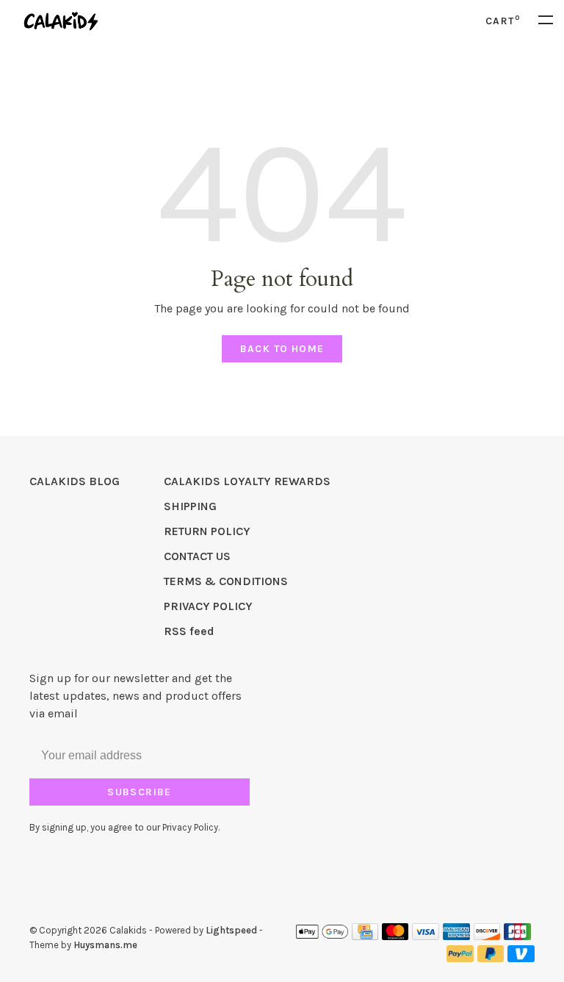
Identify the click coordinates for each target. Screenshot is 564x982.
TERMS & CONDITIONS (226, 581)
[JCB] (517, 936)
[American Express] (456, 936)
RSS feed (189, 631)
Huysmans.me (105, 944)
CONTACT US (197, 556)
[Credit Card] (365, 936)
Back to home (282, 349)
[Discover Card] (487, 936)
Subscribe (139, 792)
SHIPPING (190, 506)
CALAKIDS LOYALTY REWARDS (247, 481)
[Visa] (425, 936)
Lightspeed (231, 930)
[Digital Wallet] (321, 936)
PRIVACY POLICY (208, 606)
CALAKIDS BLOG (74, 481)
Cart (502, 21)
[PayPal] (460, 958)
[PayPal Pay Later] (491, 958)
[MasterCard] (395, 936)
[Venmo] (521, 958)
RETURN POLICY (207, 531)
